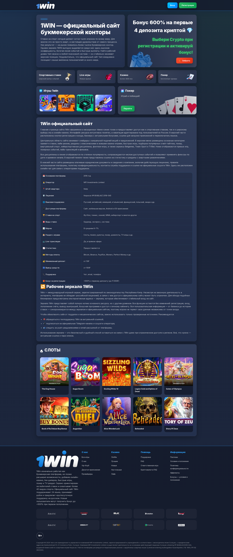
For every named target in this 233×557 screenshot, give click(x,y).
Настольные (116, 470)
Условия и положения (179, 461)
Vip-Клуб (85, 465)
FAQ (142, 461)
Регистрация (188, 5)
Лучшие (114, 461)
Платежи (174, 457)
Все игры (85, 457)
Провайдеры (87, 474)
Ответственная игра (149, 465)
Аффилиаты (175, 473)
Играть (54, 371)
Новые (114, 465)
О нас (84, 461)
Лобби (114, 457)
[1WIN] (45, 5)
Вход (172, 5)
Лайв (113, 474)
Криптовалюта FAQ (149, 470)
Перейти (128, 108)
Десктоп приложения (91, 470)
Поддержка (146, 457)
